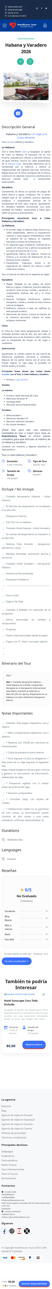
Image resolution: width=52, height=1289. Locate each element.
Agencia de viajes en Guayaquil (18, 1119)
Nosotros (6, 1106)
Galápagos (7, 1151)
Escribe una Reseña (15, 961)
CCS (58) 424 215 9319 (17, 16)
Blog (3, 1110)
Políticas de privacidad (13, 1133)
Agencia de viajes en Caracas (17, 1124)
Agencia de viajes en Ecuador (17, 1115)
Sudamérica (7, 1155)
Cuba (11, 142)
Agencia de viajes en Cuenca (16, 1128)
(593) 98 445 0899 (15, 10)
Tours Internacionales (12, 1169)
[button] (45, 25)
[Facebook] (4, 1231)
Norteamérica (8, 1178)
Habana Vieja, (15, 163)
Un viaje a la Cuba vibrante (32, 135)
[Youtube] (19, 1231)
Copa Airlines (21, 379)
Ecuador (6, 374)
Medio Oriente (8, 1164)
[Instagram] (12, 1231)
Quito (24, 151)
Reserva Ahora (34, 1044)
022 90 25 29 (13, 13)
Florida (33, 250)
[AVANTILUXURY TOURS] (44, 995)
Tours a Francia (9, 1173)
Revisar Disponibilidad (34, 1283)
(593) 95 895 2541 (15, 7)
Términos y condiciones (13, 1137)
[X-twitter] (27, 1231)
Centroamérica (9, 1160)
